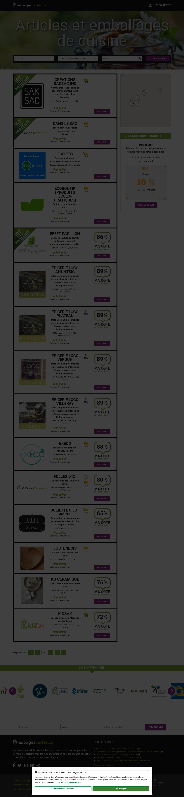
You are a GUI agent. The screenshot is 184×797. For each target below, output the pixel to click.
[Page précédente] (31, 652)
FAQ (14, 789)
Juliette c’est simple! (65, 512)
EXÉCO (65, 443)
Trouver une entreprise (22, 780)
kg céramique (65, 579)
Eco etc (65, 154)
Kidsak (65, 613)
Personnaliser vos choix (63, 789)
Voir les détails (145, 205)
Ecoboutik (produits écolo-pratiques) (65, 194)
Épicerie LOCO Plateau (65, 314)
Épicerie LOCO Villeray (65, 401)
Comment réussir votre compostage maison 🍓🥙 (118, 754)
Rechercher (158, 59)
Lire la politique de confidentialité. (69, 782)
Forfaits (21, 789)
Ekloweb (155, 786)
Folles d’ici (65, 476)
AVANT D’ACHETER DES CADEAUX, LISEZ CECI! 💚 (118, 748)
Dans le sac (65, 123)
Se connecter (163, 5)
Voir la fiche (102, 111)
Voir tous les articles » (103, 765)
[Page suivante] (63, 652)
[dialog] (92, 781)
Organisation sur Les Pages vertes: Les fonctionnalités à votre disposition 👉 (129, 751)
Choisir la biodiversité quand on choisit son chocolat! (119, 757)
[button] (132, 104)
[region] (146, 100)
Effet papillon (65, 233)
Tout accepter (121, 789)
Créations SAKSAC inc (65, 81)
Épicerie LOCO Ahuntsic (65, 270)
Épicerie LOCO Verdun (65, 357)
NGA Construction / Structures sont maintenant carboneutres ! (123, 760)
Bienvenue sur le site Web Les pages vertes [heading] (61, 772)
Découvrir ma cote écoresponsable (28, 785)
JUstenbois (65, 548)
